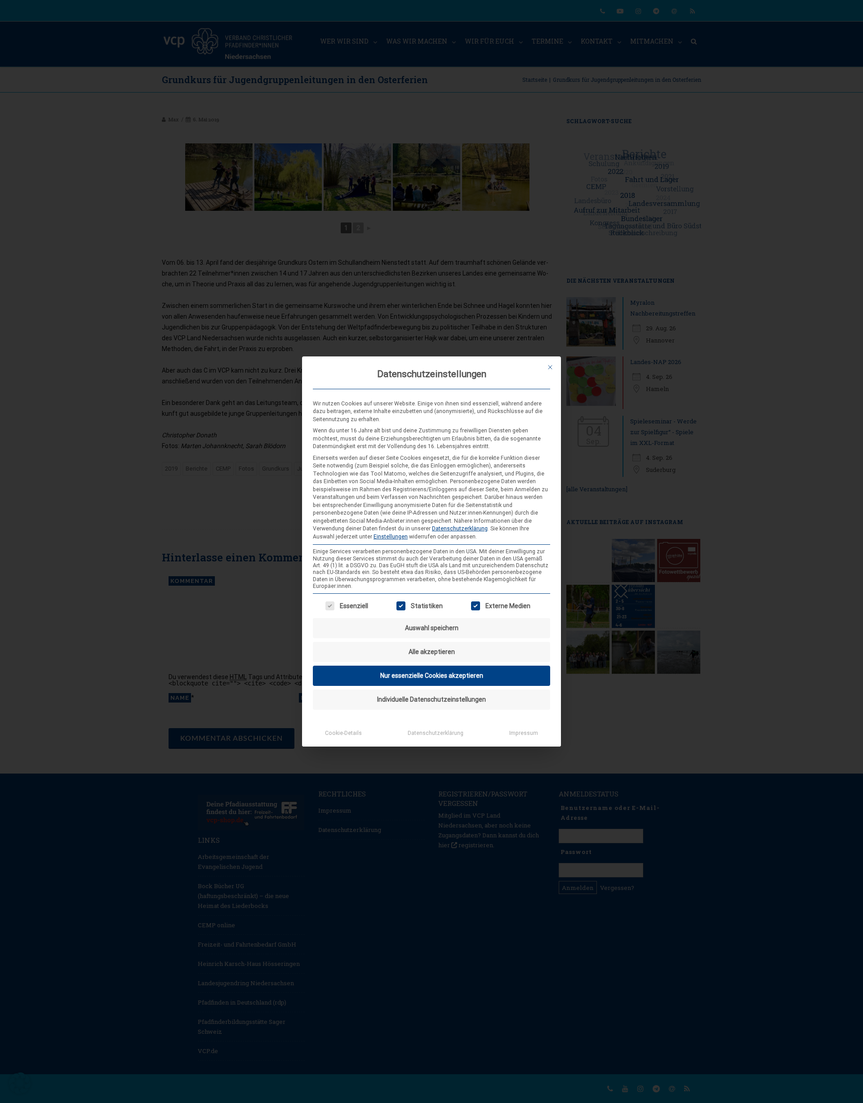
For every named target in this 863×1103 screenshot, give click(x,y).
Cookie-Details (343, 733)
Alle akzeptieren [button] (432, 651)
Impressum (523, 733)
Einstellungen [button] (391, 537)
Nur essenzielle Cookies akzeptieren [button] (431, 675)
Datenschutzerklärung (460, 528)
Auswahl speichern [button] (431, 628)
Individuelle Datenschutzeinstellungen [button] (431, 699)
